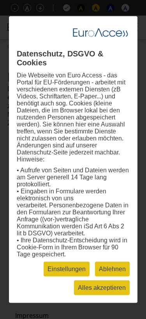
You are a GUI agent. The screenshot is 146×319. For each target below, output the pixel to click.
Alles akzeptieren (102, 287)
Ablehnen (112, 269)
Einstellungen (66, 269)
